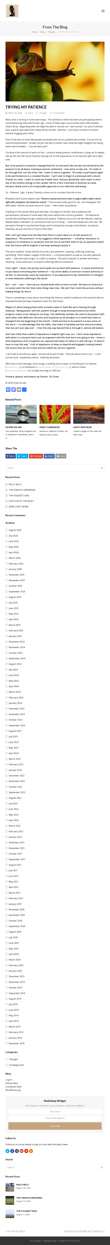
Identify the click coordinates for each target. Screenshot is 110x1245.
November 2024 (17, 647)
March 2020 (15, 959)
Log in (9, 1079)
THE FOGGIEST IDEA (19, 495)
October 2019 (15, 987)
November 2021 (17, 848)
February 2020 (16, 965)
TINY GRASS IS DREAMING (22, 489)
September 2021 (17, 859)
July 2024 (13, 669)
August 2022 (15, 797)
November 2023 (17, 714)
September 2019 (17, 993)
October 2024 (15, 652)
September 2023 (17, 725)
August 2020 (15, 931)
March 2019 (15, 1026)
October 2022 (15, 786)
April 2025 (14, 619)
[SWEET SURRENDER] (55, 414)
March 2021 (15, 892)
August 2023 (15, 730)
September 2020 (17, 926)
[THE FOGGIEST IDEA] (10, 1214)
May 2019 (13, 1015)
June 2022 (14, 809)
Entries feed (12, 1083)
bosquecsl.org (13, 367)
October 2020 (15, 920)
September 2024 (17, 658)
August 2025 (15, 597)
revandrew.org (49, 1240)
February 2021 (16, 898)
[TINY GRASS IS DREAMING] (10, 1201)
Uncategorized (16, 1065)
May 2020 (13, 948)
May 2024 (13, 680)
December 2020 (16, 909)
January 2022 (15, 836)
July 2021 (13, 870)
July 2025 (13, 602)
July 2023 (13, 736)
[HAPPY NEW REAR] (88, 414)
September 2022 (17, 792)
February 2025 (16, 630)
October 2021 (15, 853)
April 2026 (14, 552)
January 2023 (15, 770)
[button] (11, 456)
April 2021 (14, 887)
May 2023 (13, 747)
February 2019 (16, 1032)
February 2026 (16, 563)
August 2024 (15, 663)
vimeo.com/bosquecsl (17, 370)
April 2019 (14, 1021)
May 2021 (13, 881)
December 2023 (16, 708)
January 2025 (15, 636)
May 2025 (13, 613)
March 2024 (15, 691)
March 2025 (15, 625)
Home (34, 32)
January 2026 (15, 569)
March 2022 (15, 825)
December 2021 (16, 842)
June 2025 (14, 608)
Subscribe (55, 1126)
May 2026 (13, 546)
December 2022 (16, 775)
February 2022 (16, 831)
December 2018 (16, 1043)
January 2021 (15, 904)
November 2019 (17, 982)
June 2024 (14, 675)
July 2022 (13, 803)
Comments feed (13, 1086)
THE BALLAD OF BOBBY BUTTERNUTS (83, 1231)
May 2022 (13, 814)
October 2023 (15, 719)
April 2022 (14, 820)
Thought (43, 113)
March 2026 (15, 557)
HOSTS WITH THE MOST (21, 501)
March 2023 (15, 758)
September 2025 (17, 591)
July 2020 (13, 937)
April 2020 (14, 954)
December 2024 (16, 641)
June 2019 (14, 1009)
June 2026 (14, 541)
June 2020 (14, 942)
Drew (30, 113)
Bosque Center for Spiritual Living (53, 367)
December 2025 (16, 574)
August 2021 (15, 864)
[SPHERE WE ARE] (21, 414)
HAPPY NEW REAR (82, 427)
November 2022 (17, 781)
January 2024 (15, 703)
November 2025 (17, 580)
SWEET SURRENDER (49, 427)
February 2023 (16, 764)
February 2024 (16, 697)
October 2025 (15, 585)
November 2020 (17, 915)
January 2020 (15, 970)
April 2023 (14, 753)
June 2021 (14, 876)
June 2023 (14, 742)
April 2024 (14, 686)
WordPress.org (13, 1090)
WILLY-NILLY (15, 484)
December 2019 (16, 976)
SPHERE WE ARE (14, 427)
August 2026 (15, 530)
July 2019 (13, 1004)
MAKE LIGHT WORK (18, 506)
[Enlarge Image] (55, 71)
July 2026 (13, 535)
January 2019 (15, 1037)
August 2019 (15, 998)
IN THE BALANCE (16, 1231)
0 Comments (59, 113)
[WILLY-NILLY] (10, 1188)
